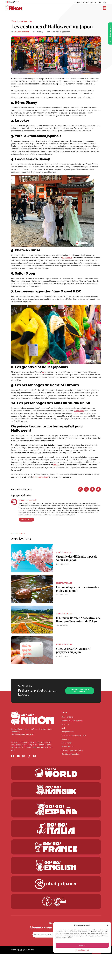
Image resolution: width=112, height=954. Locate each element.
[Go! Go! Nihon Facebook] (12, 756)
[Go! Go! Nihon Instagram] (23, 756)
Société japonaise (24, 21)
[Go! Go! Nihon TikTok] (29, 756)
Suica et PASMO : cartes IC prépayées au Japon (73, 650)
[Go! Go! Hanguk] (56, 790)
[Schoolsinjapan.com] (56, 865)
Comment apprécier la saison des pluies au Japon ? (77, 588)
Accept (82, 945)
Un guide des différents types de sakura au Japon (76, 558)
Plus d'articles (26, 519)
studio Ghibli (79, 411)
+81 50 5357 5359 (27, 734)
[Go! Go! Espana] (56, 808)
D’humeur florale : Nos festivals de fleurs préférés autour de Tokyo (78, 619)
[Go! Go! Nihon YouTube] (18, 756)
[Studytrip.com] (56, 847)
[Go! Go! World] (56, 772)
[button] (108, 925)
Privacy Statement (82, 950)
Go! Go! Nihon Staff (21, 32)
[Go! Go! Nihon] (32, 718)
